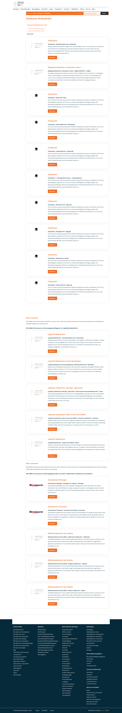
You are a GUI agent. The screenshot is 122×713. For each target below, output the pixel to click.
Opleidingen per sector (93, 632)
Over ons (88, 9)
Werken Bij (90, 672)
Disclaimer (44, 710)
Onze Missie (90, 659)
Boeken (89, 648)
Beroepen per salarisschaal (20, 636)
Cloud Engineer (66, 695)
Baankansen (58, 9)
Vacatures (66, 9)
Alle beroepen (17, 675)
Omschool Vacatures (92, 677)
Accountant (65, 636)
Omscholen (44, 9)
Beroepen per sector (19, 634)
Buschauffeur (66, 666)
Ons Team (89, 661)
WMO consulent (66, 632)
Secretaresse (65, 677)
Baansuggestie (36, 9)
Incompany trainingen (93, 645)
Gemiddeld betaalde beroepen (46, 645)
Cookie (37, 710)
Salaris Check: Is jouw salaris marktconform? (21, 665)
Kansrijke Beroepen (43, 652)
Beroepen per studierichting (21, 645)
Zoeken (104, 13)
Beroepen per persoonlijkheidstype (23, 643)
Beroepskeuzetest (25, 9)
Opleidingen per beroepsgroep (95, 634)
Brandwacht (65, 657)
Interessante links (91, 666)
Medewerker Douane (68, 643)
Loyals (103, 710)
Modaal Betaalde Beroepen (45, 648)
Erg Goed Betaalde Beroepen (46, 639)
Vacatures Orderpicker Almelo (36, 31)
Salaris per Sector (91, 697)
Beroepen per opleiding (19, 639)
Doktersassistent (66, 652)
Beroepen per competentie (20, 641)
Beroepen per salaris (92, 701)
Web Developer (66, 691)
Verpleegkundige (67, 675)
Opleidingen (74, 9)
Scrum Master (66, 659)
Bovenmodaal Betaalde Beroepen (47, 643)
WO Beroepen (42, 632)
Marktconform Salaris (19, 661)
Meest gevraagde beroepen (45, 650)
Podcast (82, 9)
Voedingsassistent (67, 668)
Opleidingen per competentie (95, 639)
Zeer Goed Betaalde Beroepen (46, 636)
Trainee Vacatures (91, 683)
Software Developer (67, 686)
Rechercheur (65, 670)
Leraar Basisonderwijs (68, 684)
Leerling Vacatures (92, 681)
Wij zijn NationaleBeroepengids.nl (96, 656)
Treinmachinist (66, 663)
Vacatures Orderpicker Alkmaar (36, 28)
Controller (65, 650)
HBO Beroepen (42, 629)
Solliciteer (52, 57)
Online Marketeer (67, 679)
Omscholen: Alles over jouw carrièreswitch (21, 653)
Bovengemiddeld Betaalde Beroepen (48, 641)
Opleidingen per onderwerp (94, 636)
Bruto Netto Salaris (18, 659)
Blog (93, 9)
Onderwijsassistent (67, 629)
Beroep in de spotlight (19, 648)
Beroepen (16, 9)
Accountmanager (67, 634)
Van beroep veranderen (19, 657)
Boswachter (65, 654)
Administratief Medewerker (69, 639)
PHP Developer (66, 693)
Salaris (51, 9)
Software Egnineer (67, 688)
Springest (89, 650)
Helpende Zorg (66, 645)
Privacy (52, 710)
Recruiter (64, 648)
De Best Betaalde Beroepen (45, 634)
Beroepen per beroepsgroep (21, 632)
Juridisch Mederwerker (68, 672)
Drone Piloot (65, 661)
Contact (89, 663)
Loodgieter (65, 681)
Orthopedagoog (66, 641)
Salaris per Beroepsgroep (93, 699)
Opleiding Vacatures (92, 679)
